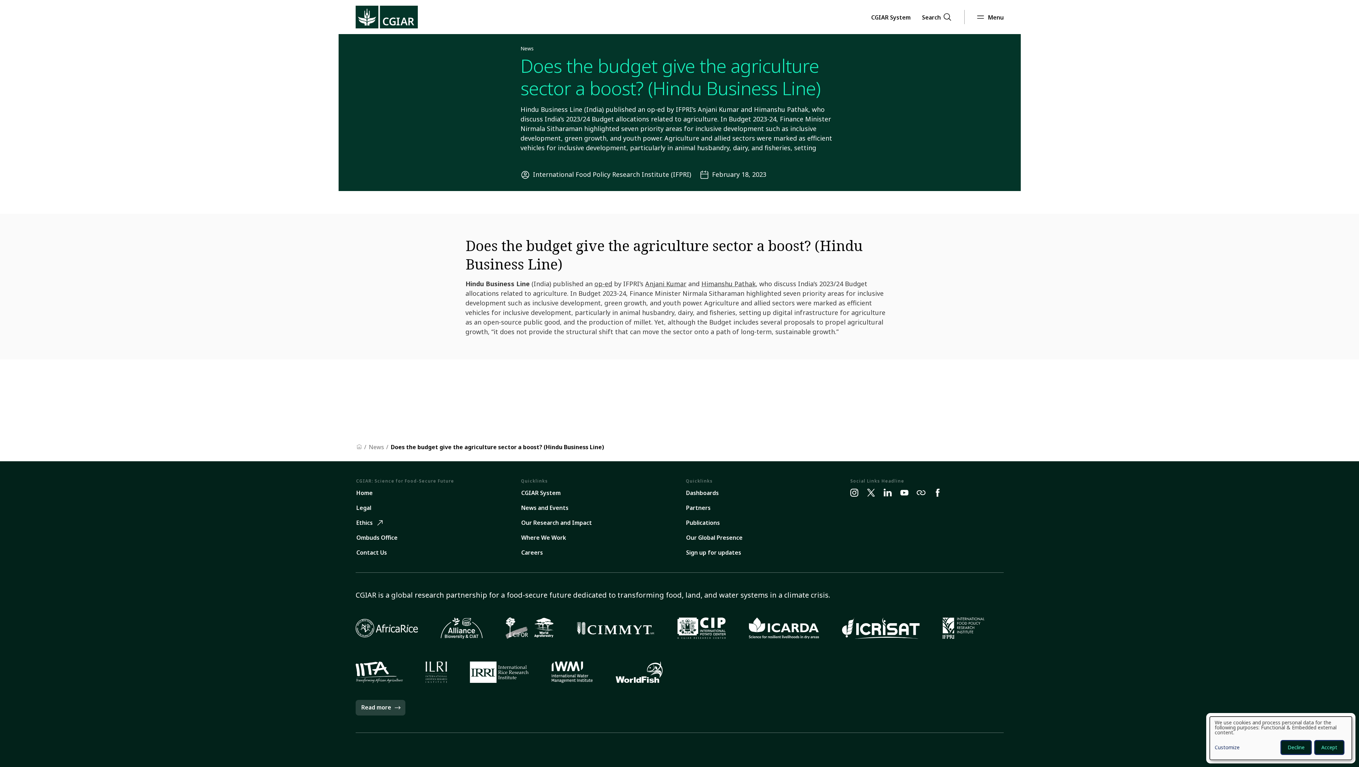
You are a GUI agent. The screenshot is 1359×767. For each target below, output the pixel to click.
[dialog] (1281, 738)
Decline (1296, 747)
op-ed (603, 283)
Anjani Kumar (665, 283)
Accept (1329, 747)
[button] (890, 17)
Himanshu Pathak (728, 283)
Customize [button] (1227, 748)
